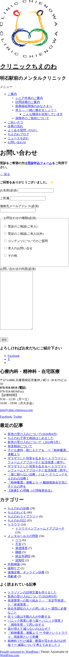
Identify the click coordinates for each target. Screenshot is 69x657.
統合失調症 (23, 556)
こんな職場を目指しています (43, 114)
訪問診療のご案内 (27, 102)
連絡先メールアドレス (19, 206)
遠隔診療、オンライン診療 (26, 572)
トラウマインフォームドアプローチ (39, 528)
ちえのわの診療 (18, 508)
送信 (4, 339)
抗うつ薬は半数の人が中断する (29, 616)
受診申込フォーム (40, 163)
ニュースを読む (18, 138)
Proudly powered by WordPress (19, 651)
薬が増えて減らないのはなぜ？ (29, 628)
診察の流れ (15, 126)
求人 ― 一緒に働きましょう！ (36, 110)
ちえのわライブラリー (23, 516)
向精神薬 (14, 564)
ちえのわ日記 (17, 520)
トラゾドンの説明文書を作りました (32, 592)
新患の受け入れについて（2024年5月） (34, 442)
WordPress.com (9, 655)
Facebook (6, 416)
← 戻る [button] (5, 174)
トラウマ (14, 524)
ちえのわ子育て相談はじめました (31, 438)
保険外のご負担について (32, 118)
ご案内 (12, 94)
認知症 (20, 560)
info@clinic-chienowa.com (16, 410)
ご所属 (4, 198)
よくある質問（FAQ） (23, 130)
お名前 (8, 190)
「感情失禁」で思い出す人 (26, 624)
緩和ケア (14, 568)
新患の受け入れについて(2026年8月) (32, 434)
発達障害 (21, 548)
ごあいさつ (15, 122)
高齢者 (12, 576)
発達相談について (20, 446)
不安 (18, 544)
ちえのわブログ (18, 134)
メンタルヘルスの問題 (23, 536)
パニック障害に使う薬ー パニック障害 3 (35, 620)
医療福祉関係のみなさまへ (33, 106)
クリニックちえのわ (28, 66)
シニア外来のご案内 (29, 98)
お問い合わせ (17, 142)
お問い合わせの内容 (18, 268)
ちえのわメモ (17, 512)
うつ (18, 540)
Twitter (17, 416)
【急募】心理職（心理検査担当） (31, 490)
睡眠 (18, 552)
